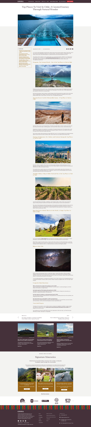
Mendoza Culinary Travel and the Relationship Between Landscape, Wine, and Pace (64, 340)
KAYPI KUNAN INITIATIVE (51, 417)
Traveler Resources (50, 415)
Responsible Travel (54, 1)
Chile (40, 419)
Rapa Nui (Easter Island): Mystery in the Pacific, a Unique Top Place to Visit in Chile (24, 64)
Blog (48, 1)
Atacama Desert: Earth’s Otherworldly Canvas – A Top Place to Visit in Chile (24, 54)
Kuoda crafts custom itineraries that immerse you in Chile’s (57, 307)
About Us (43, 1)
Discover (45, 388)
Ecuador (40, 415)
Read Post (20, 346)
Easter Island (43, 238)
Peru (40, 413)
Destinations (31, 1)
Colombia (41, 417)
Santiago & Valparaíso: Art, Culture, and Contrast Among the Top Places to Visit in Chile (24, 58)
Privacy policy (26, 422)
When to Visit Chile (22, 66)
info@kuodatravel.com (65, 417)
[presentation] (18, 400)
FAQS (47, 420)
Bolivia (40, 420)
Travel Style (37, 1)
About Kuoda (49, 413)
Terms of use (20, 422)
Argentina (41, 422)
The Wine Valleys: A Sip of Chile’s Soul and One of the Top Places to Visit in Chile (24, 61)
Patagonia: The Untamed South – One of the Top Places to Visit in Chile (24, 51)
